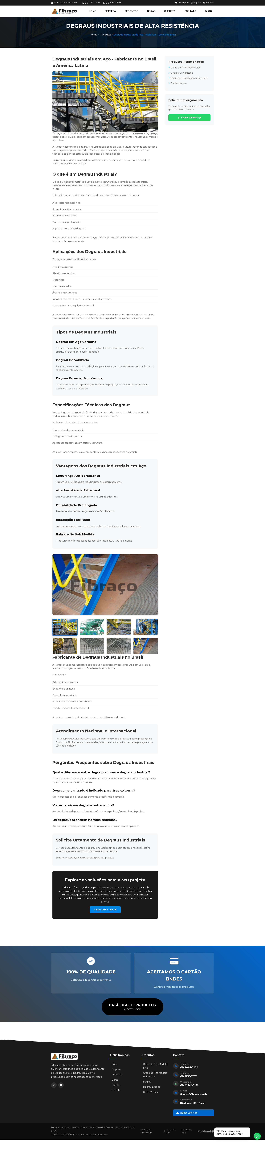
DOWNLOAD (132, 1007)
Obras (115, 1079)
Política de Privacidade (146, 1131)
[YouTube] (61, 1085)
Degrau (147, 1081)
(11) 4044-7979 (92, 2)
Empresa (116, 1069)
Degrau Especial (152, 1087)
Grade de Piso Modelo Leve (186, 67)
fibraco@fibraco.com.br (66, 2)
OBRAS (151, 11)
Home (93, 34)
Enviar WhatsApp (191, 117)
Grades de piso (179, 83)
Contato (116, 1090)
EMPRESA (110, 11)
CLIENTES (170, 11)
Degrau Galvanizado (182, 73)
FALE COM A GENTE (105, 909)
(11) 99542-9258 (113, 2)
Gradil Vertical (150, 1092)
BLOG (208, 11)
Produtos (106, 34)
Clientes (116, 1085)
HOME (92, 11)
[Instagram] (54, 1085)
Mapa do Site (170, 1131)
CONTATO (190, 11)
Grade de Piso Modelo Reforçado (189, 78)
